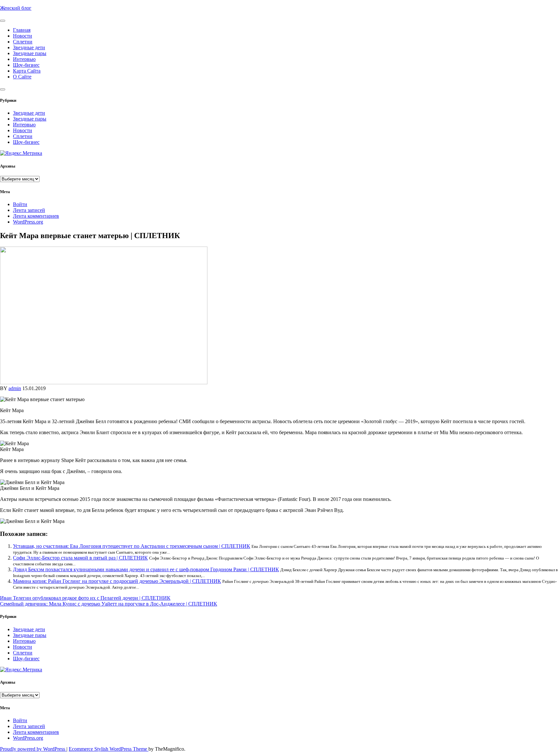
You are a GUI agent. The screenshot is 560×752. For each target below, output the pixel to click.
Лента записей (29, 210)
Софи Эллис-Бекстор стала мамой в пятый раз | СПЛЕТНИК (80, 558)
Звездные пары (29, 53)
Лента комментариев (36, 216)
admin (14, 388)
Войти (20, 204)
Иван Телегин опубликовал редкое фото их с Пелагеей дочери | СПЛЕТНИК (85, 598)
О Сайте (22, 76)
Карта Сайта (27, 71)
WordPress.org (28, 222)
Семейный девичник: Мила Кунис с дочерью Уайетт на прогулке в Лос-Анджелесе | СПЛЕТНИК (108, 604)
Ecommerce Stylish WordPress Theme (108, 749)
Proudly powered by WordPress (33, 749)
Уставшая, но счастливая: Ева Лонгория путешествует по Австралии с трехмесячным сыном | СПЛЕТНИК (131, 546)
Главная (21, 30)
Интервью (24, 59)
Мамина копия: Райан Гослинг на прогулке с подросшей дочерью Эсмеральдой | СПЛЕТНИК (117, 581)
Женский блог (15, 8)
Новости (22, 36)
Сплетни (22, 41)
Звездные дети (29, 47)
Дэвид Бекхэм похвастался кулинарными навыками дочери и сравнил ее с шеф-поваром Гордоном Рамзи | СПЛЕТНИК (146, 569)
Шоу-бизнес (26, 65)
